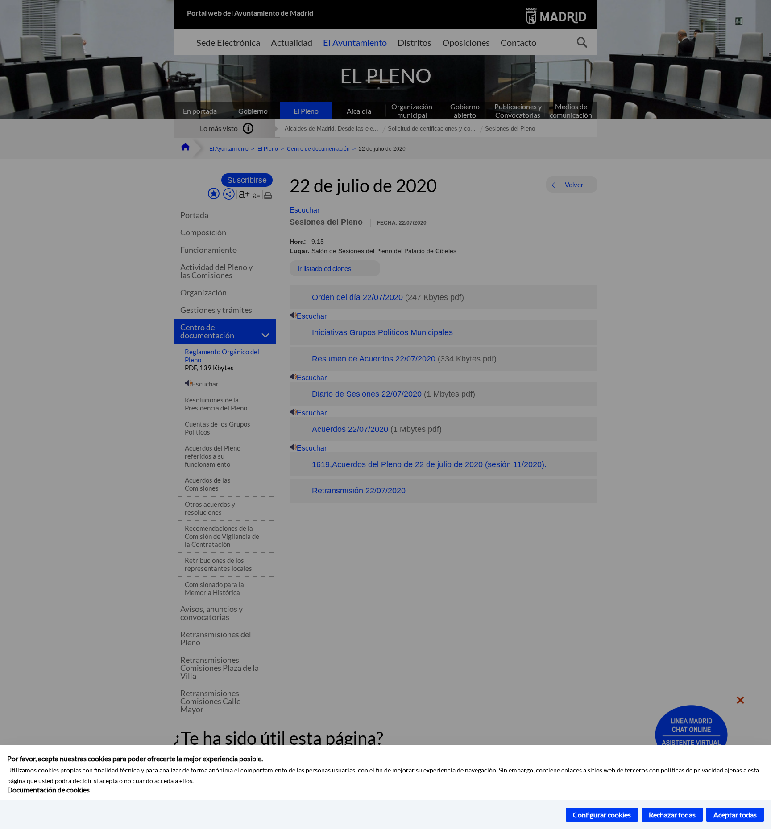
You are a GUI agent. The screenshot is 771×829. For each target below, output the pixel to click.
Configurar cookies (602, 814)
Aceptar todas (735, 814)
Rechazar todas (672, 814)
